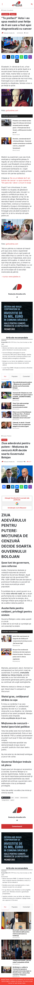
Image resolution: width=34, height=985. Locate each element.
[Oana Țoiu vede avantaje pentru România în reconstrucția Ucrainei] (6, 405)
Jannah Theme (5, 979)
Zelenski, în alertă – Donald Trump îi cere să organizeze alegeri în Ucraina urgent (22, 424)
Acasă (4, 10)
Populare (14, 376)
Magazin (13, 14)
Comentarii (26, 376)
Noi (5, 376)
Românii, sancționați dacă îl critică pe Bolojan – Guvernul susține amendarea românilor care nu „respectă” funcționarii (22, 143)
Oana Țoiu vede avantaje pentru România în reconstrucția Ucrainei (21, 405)
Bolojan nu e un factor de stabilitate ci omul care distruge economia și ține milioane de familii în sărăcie (16, 363)
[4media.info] (17, 4)
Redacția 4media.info (9, 33)
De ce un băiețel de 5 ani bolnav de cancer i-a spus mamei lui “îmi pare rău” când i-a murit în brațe (16, 180)
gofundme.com (12, 110)
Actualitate (10, 10)
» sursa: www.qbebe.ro (10, 277)
